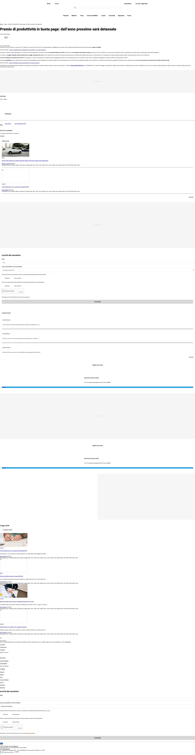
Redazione (6, 37)
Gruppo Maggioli (4, 661)
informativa (49, 274)
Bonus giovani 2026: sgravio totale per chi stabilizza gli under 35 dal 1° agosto (17, 601)
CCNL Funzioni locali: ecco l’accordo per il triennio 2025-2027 (15, 186)
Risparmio (121, 15)
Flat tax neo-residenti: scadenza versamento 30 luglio (11, 576)
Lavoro (103, 15)
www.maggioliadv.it (5, 749)
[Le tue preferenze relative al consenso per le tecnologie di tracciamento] (8, 752)
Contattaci (2, 649)
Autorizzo (7, 278)
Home (1, 24)
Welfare (74, 15)
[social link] (3, 113)
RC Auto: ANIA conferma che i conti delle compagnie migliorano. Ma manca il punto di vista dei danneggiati (25, 160)
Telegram (4, 387)
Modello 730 (81, 19)
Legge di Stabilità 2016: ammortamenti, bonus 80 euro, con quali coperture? (27, 50)
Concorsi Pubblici (92, 15)
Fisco (82, 15)
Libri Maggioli (3, 663)
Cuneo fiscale (100, 19)
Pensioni (66, 15)
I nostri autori (3, 647)
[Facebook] (92, 369)
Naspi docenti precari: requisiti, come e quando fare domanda (13, 627)
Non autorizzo (17, 278)
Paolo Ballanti (5, 190)
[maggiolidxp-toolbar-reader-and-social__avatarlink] (3, 37)
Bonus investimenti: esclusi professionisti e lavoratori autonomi (24, 63)
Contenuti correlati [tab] (8, 529)
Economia (112, 15)
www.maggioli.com (13, 746)
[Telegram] (102, 369)
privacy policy (33, 297)
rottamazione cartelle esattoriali (117, 19)
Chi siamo (2, 644)
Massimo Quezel (6, 163)
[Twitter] (97, 369)
